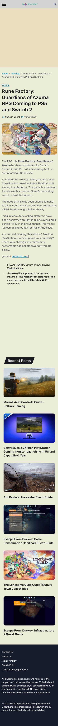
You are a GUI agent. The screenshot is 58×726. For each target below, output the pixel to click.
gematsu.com (20, 256)
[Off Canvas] (4, 4)
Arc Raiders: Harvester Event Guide (28, 497)
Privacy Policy (9, 660)
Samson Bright (12, 117)
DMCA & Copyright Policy (15, 669)
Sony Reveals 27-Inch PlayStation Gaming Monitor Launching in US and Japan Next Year (29, 451)
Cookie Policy (9, 665)
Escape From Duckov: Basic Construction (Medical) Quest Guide (28, 541)
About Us (6, 656)
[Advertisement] (29, 37)
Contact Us (7, 652)
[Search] (55, 4)
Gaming (5, 85)
